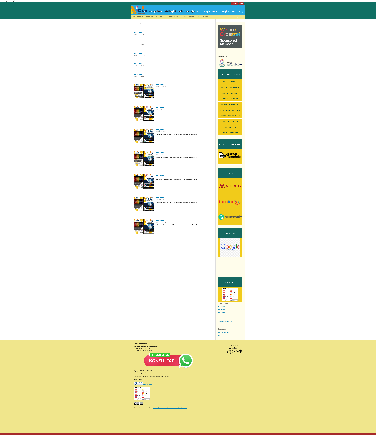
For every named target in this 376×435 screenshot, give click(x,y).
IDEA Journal (138, 32)
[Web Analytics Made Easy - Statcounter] (138, 384)
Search (240, 17)
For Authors (221, 309)
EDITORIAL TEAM (172, 17)
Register (234, 3)
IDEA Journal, (138, 74)
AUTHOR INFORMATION (191, 17)
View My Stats (147, 384)
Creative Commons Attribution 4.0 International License (170, 408)
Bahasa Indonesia (224, 332)
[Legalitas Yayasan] (230, 66)
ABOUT (205, 17)
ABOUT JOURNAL (137, 17)
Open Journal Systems (225, 321)
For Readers (221, 306)
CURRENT (149, 17)
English (220, 335)
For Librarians (222, 312)
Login (241, 3)
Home (135, 23)
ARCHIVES (159, 17)
